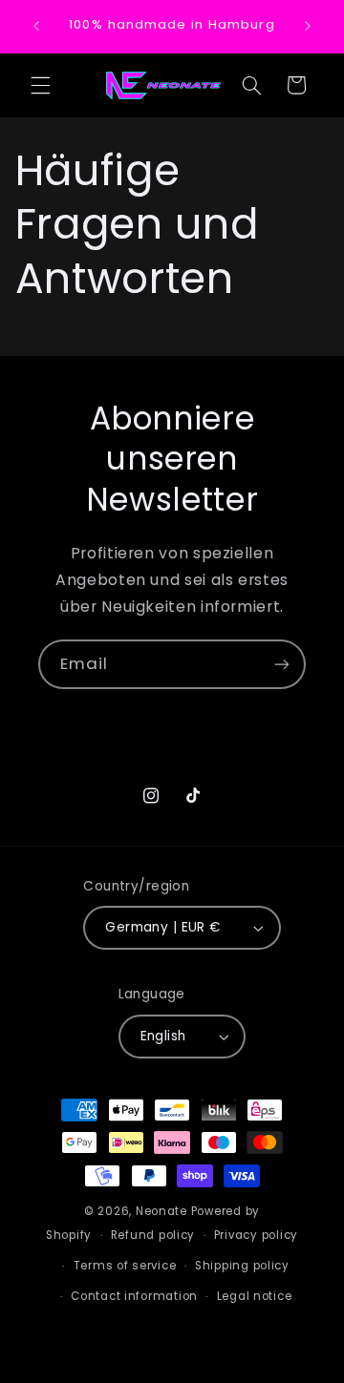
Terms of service (125, 1265)
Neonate (161, 1211)
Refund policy (153, 1235)
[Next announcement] (308, 26)
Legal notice (254, 1296)
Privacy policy (256, 1235)
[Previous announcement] (36, 26)
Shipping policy (242, 1265)
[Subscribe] (282, 663)
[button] (40, 85)
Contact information (134, 1296)
